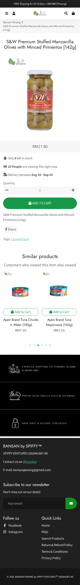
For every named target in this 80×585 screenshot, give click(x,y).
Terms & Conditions (55, 551)
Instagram (15, 532)
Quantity (9, 183)
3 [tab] (38, 345)
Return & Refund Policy (57, 545)
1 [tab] (30, 345)
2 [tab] (34, 345)
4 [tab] (42, 345)
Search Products (53, 538)
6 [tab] (50, 345)
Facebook (15, 525)
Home (46, 525)
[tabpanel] (20, 302)
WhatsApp (30, 462)
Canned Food (20, 239)
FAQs (45, 532)
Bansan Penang (11, 22)
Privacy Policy (51, 558)
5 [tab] (46, 345)
